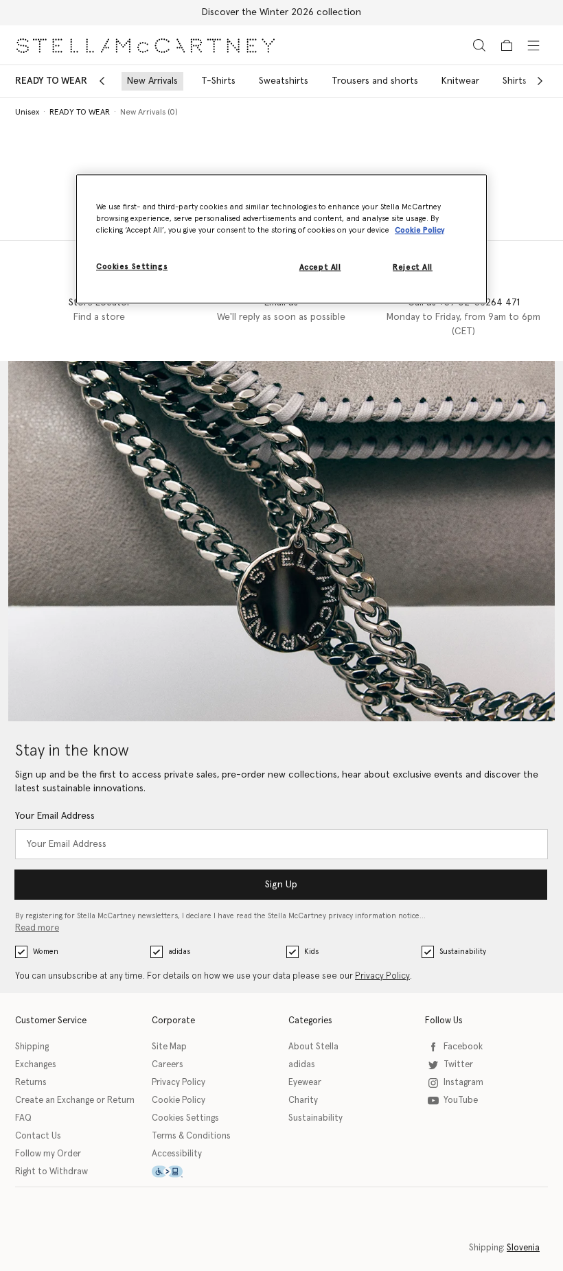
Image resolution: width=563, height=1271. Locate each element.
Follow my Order (48, 1154)
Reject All (413, 267)
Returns (31, 1082)
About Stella (313, 1046)
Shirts (515, 81)
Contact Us (38, 1136)
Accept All (320, 267)
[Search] (479, 45)
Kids (311, 951)
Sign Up (281, 884)
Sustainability (462, 951)
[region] (281, 239)
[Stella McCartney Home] (145, 45)
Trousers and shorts (375, 81)
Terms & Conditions (191, 1136)
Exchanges (35, 1064)
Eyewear (304, 1082)
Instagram (463, 1082)
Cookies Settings (185, 1118)
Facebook (463, 1046)
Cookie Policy (178, 1100)
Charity (303, 1100)
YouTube (461, 1100)
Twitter (458, 1064)
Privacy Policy (382, 976)
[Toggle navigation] (533, 44)
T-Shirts (218, 81)
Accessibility (177, 1154)
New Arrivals (152, 81)
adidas (179, 951)
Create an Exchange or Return (75, 1100)
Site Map (169, 1046)
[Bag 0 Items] (506, 45)
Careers (167, 1064)
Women (45, 951)
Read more (37, 928)
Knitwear (460, 81)
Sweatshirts (283, 81)
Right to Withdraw (51, 1171)
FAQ (23, 1118)
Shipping (32, 1046)
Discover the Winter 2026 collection (281, 12)
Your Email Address (55, 816)
